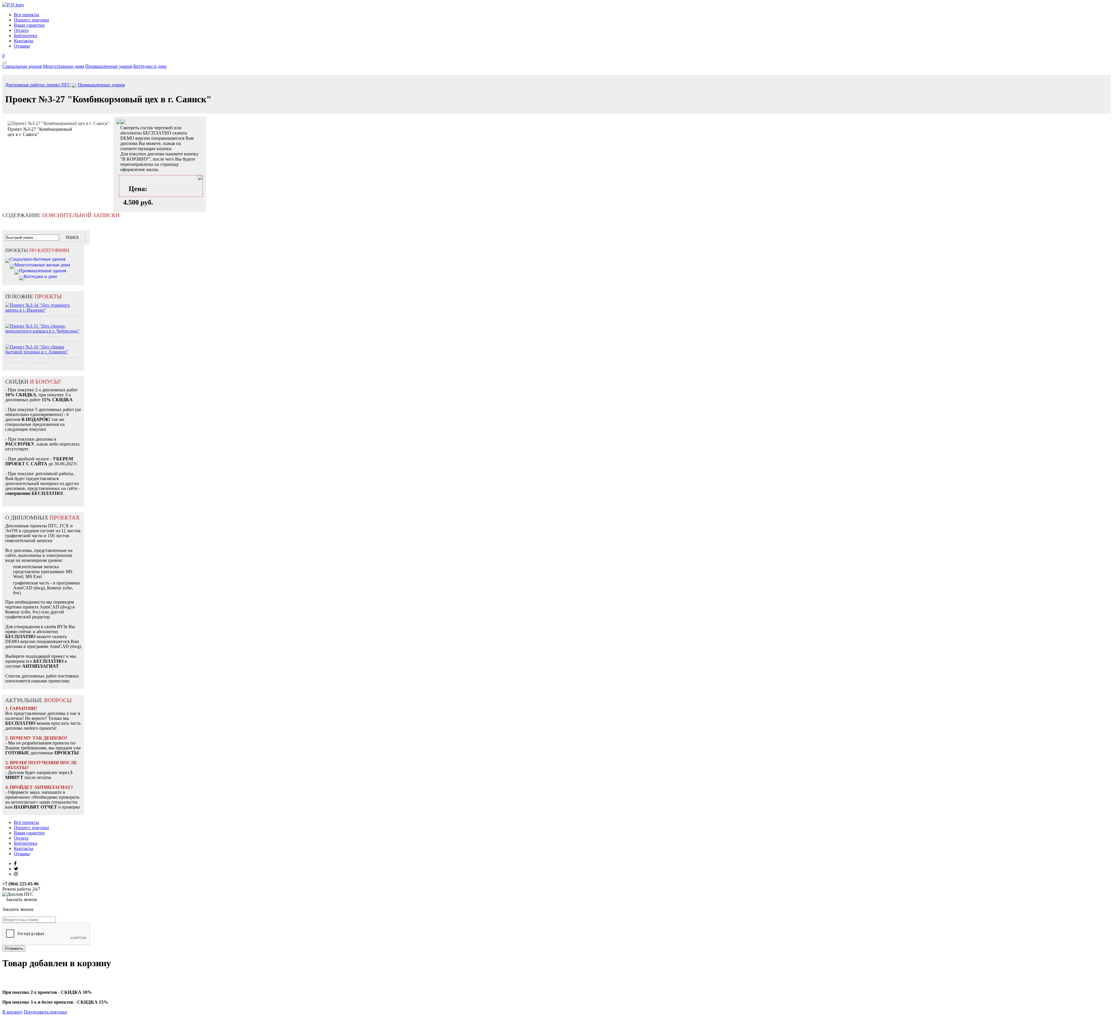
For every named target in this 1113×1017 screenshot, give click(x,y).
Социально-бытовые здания (37, 259)
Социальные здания (22, 66)
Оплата (21, 838)
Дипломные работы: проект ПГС (38, 84)
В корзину (12, 1011)
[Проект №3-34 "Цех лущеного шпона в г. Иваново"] (43, 304)
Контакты (23, 848)
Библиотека (25, 843)
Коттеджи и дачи (150, 66)
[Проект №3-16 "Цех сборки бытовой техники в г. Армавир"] (43, 346)
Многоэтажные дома (63, 66)
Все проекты (26, 822)
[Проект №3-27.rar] (123, 122)
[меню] (4, 62)
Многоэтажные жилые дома (42, 264)
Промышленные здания (108, 66)
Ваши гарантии (29, 832)
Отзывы (22, 853)
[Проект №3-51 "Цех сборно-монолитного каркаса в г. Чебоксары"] (43, 325)
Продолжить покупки (45, 1011)
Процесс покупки (31, 827)
